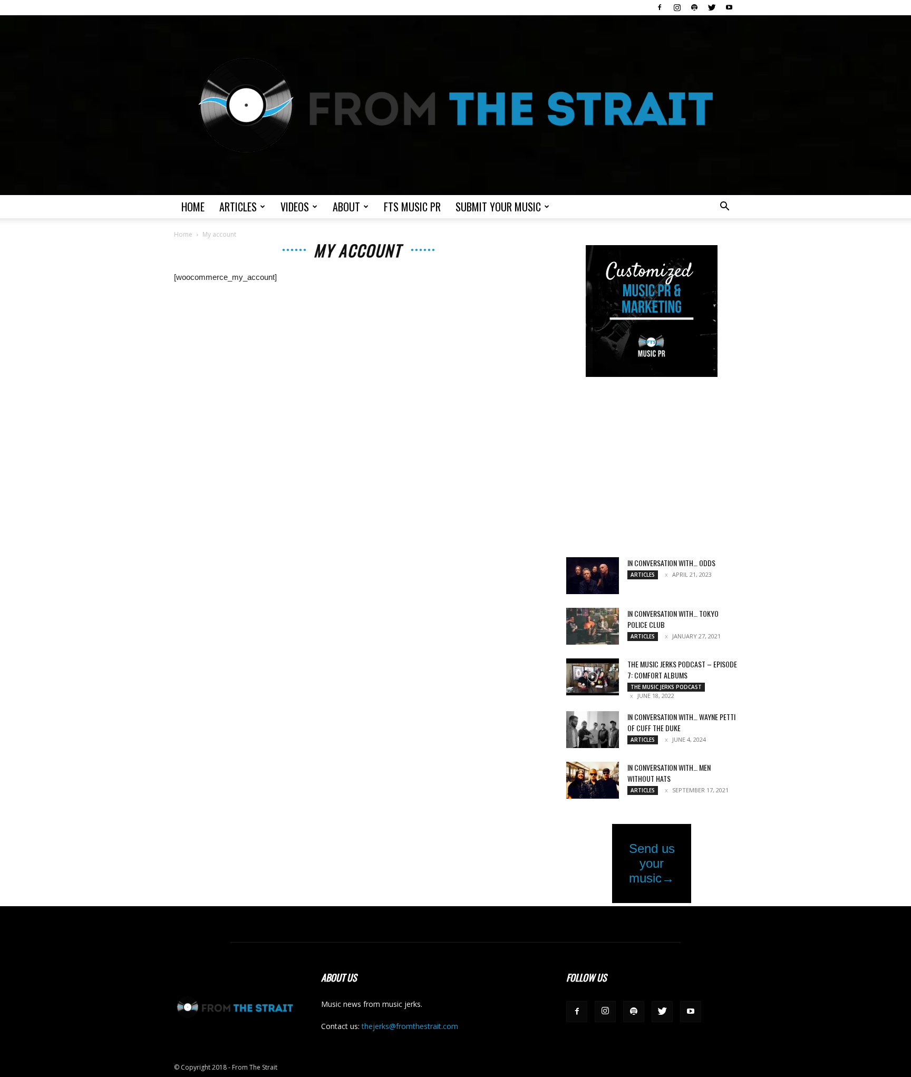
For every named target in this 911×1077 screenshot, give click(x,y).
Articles (238, 207)
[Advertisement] (652, 468)
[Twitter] (712, 7)
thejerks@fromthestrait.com (410, 1026)
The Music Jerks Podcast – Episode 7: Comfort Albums (682, 669)
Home (193, 207)
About (346, 207)
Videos (294, 207)
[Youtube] (729, 7)
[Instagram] (677, 7)
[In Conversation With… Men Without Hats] (592, 780)
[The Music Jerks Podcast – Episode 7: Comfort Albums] (592, 676)
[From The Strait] (455, 105)
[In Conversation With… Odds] (592, 575)
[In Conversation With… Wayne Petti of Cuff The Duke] (592, 729)
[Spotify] (694, 7)
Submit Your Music (498, 207)
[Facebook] (659, 7)
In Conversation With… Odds (671, 562)
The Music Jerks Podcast (666, 687)
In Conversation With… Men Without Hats (669, 773)
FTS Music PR (412, 207)
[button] (724, 207)
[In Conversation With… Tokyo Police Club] (592, 626)
